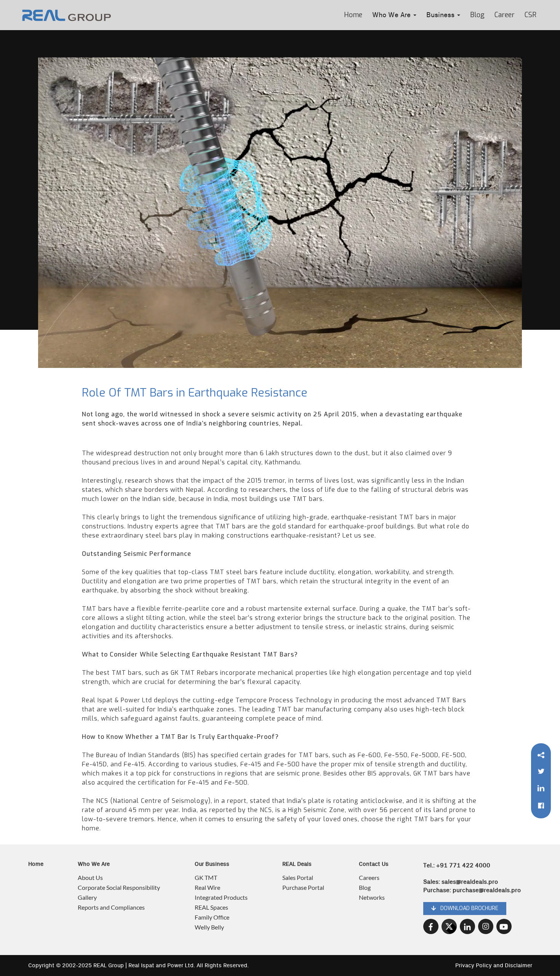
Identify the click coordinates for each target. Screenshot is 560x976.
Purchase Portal (303, 887)
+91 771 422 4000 (463, 865)
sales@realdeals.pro (470, 881)
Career (504, 14)
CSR (530, 14)
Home (353, 14)
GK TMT (206, 877)
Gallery (87, 897)
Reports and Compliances (111, 907)
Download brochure (467, 908)
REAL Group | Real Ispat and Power (138, 965)
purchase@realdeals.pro (487, 890)
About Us (90, 877)
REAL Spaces (211, 907)
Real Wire (207, 887)
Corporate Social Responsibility (119, 887)
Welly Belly (209, 927)
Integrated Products (221, 897)
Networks (372, 897)
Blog (477, 14)
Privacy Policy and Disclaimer (493, 965)
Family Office (212, 917)
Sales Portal (297, 877)
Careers (369, 877)
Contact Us (374, 864)
